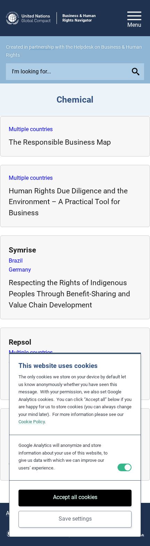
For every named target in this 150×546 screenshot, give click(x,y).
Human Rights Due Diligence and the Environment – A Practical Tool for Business (68, 201)
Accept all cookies (75, 497)
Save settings (75, 518)
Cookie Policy (31, 421)
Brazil (16, 260)
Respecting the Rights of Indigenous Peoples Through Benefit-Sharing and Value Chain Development (69, 293)
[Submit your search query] (137, 71)
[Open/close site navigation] (134, 18)
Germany (20, 269)
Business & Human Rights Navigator (79, 18)
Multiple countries (31, 129)
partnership (41, 47)
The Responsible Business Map (60, 142)
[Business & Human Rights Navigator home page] (28, 18)
